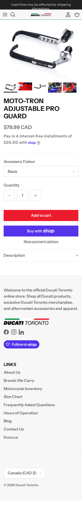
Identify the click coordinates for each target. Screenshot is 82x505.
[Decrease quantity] (9, 195)
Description (14, 255)
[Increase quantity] (35, 195)
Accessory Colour (19, 161)
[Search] (15, 15)
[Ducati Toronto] (41, 14)
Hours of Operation (21, 413)
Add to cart (41, 215)
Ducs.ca (11, 437)
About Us (12, 372)
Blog (8, 421)
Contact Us (14, 429)
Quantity (12, 185)
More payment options (41, 242)
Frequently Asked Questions (29, 405)
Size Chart (13, 396)
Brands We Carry (19, 380)
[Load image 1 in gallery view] (41, 50)
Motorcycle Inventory (23, 388)
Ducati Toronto (26, 485)
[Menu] (5, 15)
